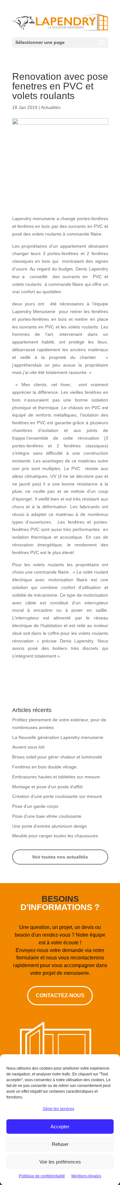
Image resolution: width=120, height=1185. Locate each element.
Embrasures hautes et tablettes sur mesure (56, 776)
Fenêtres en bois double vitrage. (45, 766)
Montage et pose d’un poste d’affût (47, 786)
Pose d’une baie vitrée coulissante (46, 816)
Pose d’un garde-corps (35, 806)
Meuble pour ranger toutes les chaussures (55, 835)
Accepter (60, 1126)
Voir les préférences (60, 1161)
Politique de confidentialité (42, 1176)
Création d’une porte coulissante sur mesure (57, 796)
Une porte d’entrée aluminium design (49, 826)
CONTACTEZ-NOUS (60, 995)
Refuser (60, 1144)
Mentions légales (86, 1176)
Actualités (50, 107)
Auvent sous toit (28, 747)
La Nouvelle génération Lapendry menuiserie (57, 737)
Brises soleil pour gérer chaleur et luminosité (57, 756)
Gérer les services (58, 1108)
